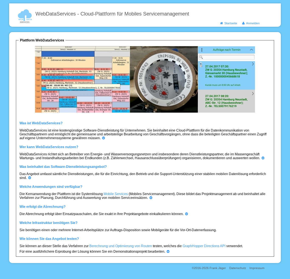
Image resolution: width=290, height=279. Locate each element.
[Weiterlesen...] (103, 138)
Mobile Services (116, 194)
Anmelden (252, 23)
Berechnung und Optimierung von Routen (120, 246)
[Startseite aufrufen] (24, 16)
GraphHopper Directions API (204, 246)
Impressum (257, 268)
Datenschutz (237, 268)
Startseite (230, 23)
